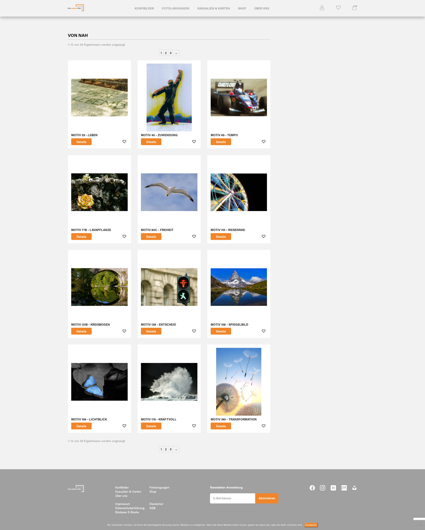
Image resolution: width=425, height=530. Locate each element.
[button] (125, 141)
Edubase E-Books (127, 512)
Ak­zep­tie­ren (311, 525)
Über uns (261, 8)
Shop (242, 8)
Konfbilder (144, 8)
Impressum (122, 504)
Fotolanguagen (175, 8)
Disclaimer (156, 504)
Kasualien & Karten (213, 8)
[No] (421, 525)
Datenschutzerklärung (129, 508)
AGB (152, 508)
